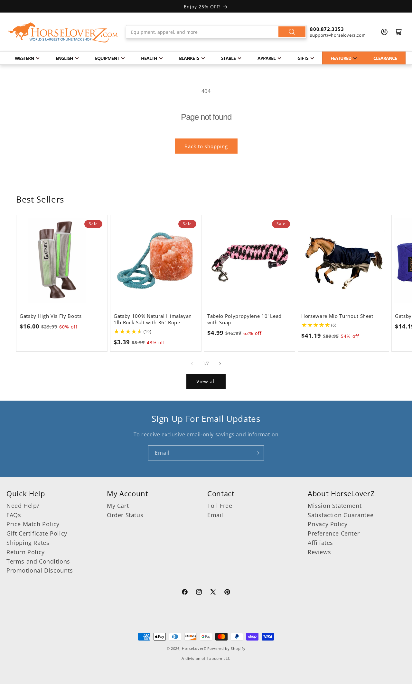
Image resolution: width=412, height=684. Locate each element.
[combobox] (216, 32)
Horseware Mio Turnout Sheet (337, 316)
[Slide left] (192, 363)
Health (149, 58)
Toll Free (219, 505)
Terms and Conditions (38, 561)
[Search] (291, 31)
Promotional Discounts (39, 570)
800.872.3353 (327, 29)
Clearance (385, 58)
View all (206, 381)
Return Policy (25, 552)
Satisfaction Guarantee (340, 515)
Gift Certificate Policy (36, 533)
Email (215, 515)
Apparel (267, 58)
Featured (341, 58)
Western (24, 58)
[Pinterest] (227, 593)
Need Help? (23, 505)
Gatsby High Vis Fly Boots (51, 316)
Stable (228, 58)
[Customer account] (384, 32)
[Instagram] (199, 593)
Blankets (189, 58)
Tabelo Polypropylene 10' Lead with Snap (244, 319)
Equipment (107, 58)
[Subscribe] (256, 453)
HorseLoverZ (194, 648)
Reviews (319, 552)
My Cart (118, 505)
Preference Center (334, 533)
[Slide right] (220, 363)
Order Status (125, 515)
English (64, 58)
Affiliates (320, 542)
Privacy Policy (327, 524)
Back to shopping (206, 146)
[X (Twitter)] (213, 593)
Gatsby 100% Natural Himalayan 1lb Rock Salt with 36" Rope (153, 319)
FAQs (13, 515)
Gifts (302, 58)
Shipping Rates (27, 542)
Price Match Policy (33, 524)
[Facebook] (185, 593)
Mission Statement (334, 505)
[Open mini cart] (398, 32)
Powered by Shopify (226, 648)
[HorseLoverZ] (62, 32)
